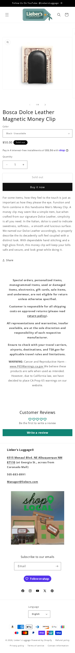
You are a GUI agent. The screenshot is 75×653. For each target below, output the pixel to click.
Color (6, 126)
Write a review (37, 433)
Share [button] (9, 260)
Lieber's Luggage (22, 640)
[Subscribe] (57, 566)
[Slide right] (45, 105)
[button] (7, 15)
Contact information (58, 645)
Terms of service (36, 645)
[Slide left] (30, 105)
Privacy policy (17, 645)
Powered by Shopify (41, 640)
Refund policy (62, 640)
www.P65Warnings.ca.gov (27, 366)
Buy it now (37, 187)
